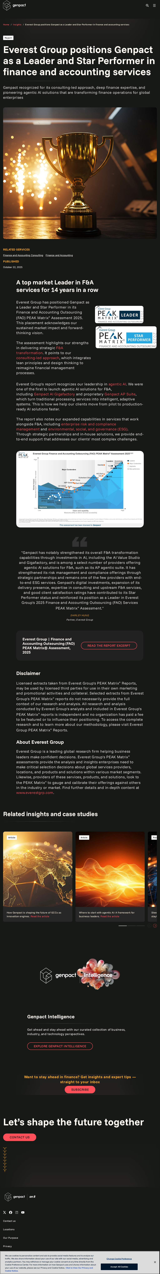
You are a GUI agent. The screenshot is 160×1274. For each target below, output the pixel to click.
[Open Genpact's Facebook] (10, 1212)
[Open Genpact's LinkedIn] (16, 1212)
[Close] (155, 1262)
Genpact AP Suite (120, 394)
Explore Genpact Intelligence (60, 1046)
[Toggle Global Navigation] (154, 5)
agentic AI (117, 384)
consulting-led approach (37, 357)
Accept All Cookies (119, 1266)
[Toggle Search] (147, 5)
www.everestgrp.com (34, 792)
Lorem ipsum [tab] (123, 926)
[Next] (155, 926)
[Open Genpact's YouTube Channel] (22, 1212)
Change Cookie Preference (119, 1258)
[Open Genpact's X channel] (4, 1212)
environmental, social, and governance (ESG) (88, 429)
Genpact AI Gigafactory (54, 394)
